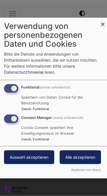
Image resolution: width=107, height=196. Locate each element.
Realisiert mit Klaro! (86, 170)
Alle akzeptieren (80, 157)
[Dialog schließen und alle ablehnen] (102, 21)
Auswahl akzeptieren (29, 157)
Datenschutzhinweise (24, 72)
